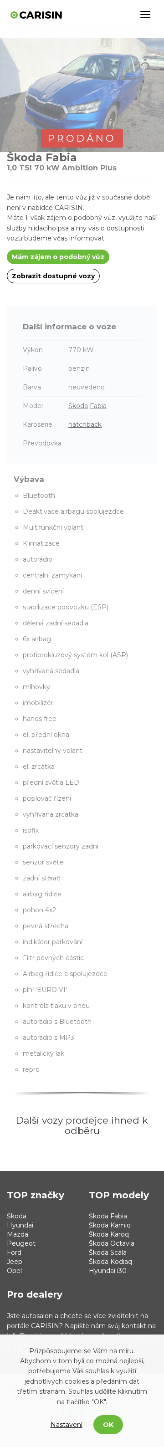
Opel (14, 1271)
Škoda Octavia (111, 1243)
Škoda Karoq (109, 1234)
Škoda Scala (108, 1252)
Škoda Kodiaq (110, 1262)
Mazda (17, 1234)
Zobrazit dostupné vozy (53, 276)
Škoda (78, 406)
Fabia (98, 406)
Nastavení (66, 1425)
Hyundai (20, 1225)
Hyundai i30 (108, 1271)
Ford (14, 1252)
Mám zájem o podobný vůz (58, 257)
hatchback (85, 424)
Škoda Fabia (108, 1216)
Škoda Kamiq (110, 1225)
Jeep (14, 1262)
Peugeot (21, 1243)
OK (108, 1425)
